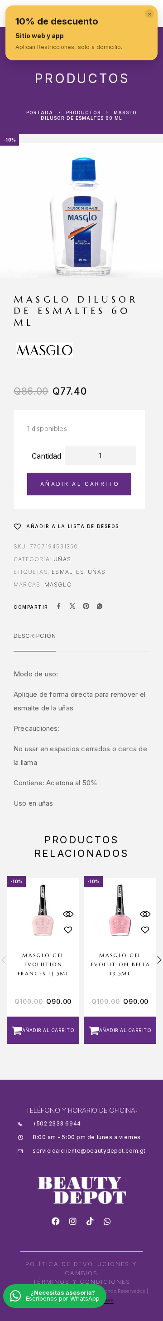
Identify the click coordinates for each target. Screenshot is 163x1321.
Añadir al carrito (80, 483)
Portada (39, 112)
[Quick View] (68, 914)
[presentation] (3, 961)
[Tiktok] (90, 1221)
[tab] (35, 641)
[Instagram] (73, 1221)
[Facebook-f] (56, 1221)
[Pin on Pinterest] (86, 607)
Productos (83, 112)
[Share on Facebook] (59, 607)
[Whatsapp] (107, 1221)
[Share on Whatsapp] (99, 607)
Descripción (35, 635)
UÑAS (96, 571)
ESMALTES (68, 571)
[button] (43, 1030)
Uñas (62, 559)
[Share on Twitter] (72, 607)
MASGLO (58, 584)
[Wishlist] (68, 930)
